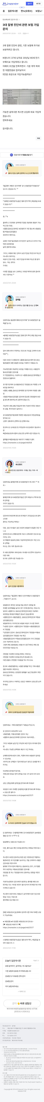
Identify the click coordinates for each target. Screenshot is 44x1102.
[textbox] (22, 85)
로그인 (38, 3)
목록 (38, 138)
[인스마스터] (10, 3)
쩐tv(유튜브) (26, 11)
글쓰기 (30, 3)
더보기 (35, 960)
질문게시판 (13, 11)
